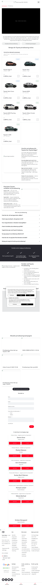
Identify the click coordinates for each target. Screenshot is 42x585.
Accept (30, 295)
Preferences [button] (25, 292)
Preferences (12, 295)
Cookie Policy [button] (29, 291)
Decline (21, 295)
